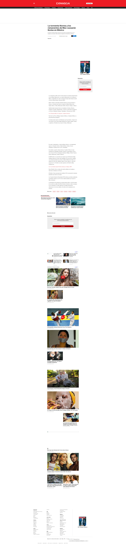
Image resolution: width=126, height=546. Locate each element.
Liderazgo (62, 516)
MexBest (61, 528)
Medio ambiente (49, 532)
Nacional (70, 191)
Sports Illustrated (63, 519)
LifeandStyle (35, 518)
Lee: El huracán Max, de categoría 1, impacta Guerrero (59, 113)
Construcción (49, 525)
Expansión (35, 509)
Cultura (48, 509)
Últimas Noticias (38, 7)
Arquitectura (49, 528)
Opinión (34, 525)
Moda (34, 532)
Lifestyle (61, 525)
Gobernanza (49, 534)
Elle (47, 511)
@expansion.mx (64, 539)
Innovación (62, 510)
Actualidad (62, 515)
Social (48, 533)
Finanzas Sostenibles (64, 509)
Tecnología (77, 7)
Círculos (34, 531)
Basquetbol (62, 523)
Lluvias (62, 191)
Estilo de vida (49, 515)
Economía (60, 7)
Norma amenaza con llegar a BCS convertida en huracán (62, 207)
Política (54, 7)
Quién (34, 528)
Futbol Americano (63, 522)
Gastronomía (62, 529)
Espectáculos (35, 529)
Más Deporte (62, 524)
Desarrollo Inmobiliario (51, 526)
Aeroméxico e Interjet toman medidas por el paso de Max (77, 207)
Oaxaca (58, 191)
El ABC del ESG (62, 511)
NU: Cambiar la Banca (85, 74)
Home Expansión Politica (37, 511)
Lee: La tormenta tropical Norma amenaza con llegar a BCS (60, 166)
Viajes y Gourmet (36, 534)
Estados (34, 524)
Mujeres (34, 517)
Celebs (48, 514)
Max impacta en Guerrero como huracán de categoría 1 (48, 198)
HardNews (74, 191)
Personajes (62, 532)
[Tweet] (72, 36)
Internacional (68, 7)
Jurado (61, 535)
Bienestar (61, 533)
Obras (83, 7)
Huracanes (65, 191)
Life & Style (49, 517)
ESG (88, 7)
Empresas (47, 7)
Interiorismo (49, 529)
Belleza (34, 533)
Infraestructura (49, 527)
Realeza (34, 530)
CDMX (34, 523)
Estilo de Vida (62, 534)
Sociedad (35, 526)
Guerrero (54, 191)
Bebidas (61, 530)
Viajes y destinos (63, 531)
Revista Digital (89, 3)
